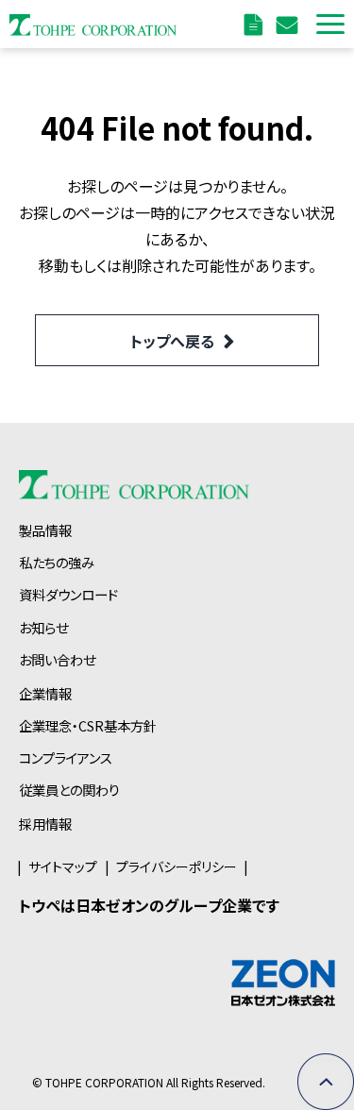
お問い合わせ (289, 24)
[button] (330, 24)
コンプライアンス (65, 757)
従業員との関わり (69, 789)
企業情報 (45, 693)
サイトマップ (62, 866)
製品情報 (45, 530)
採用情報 (45, 823)
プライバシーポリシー (176, 866)
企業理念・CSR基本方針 (88, 725)
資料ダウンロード (256, 24)
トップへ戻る (172, 340)
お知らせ (43, 627)
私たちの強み (56, 562)
